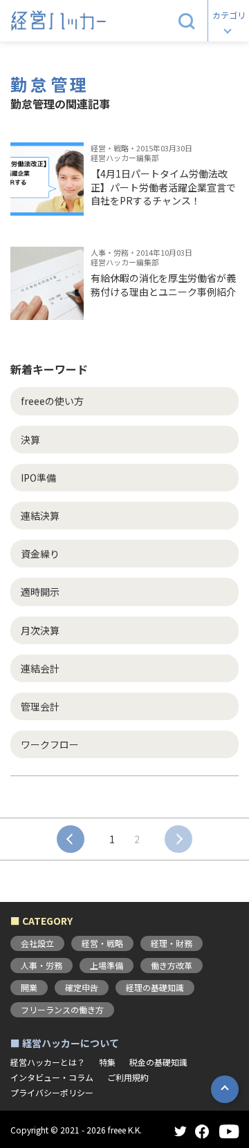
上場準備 (106, 965)
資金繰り (40, 554)
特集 (107, 1062)
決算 (30, 439)
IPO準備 (38, 477)
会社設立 (37, 943)
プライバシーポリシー (51, 1093)
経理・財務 (171, 943)
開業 (29, 987)
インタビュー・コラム (51, 1077)
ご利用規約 (128, 1077)
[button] (187, 20)
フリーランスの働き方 (62, 1009)
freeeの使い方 (52, 401)
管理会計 (40, 706)
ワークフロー (50, 744)
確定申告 (81, 987)
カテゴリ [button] (229, 15)
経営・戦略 (102, 943)
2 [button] (137, 839)
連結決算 (40, 516)
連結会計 (40, 668)
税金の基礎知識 (158, 1062)
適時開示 (40, 592)
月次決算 (40, 630)
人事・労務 (41, 965)
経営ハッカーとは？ (47, 1062)
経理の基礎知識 (155, 987)
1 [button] (112, 839)
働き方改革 (171, 965)
